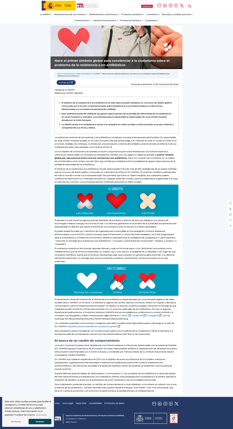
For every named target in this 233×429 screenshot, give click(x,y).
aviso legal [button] (41, 415)
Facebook (137, 315)
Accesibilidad (95, 403)
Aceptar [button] (40, 421)
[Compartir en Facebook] (230, 203)
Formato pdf (64, 83)
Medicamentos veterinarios (103, 14)
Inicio (59, 74)
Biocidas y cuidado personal (176, 14)
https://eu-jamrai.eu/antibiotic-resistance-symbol (92, 326)
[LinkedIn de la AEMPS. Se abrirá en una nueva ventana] (165, 5)
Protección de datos (114, 403)
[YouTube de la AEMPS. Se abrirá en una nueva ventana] (176, 5)
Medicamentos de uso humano (70, 14)
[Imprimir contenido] (230, 226)
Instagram (153, 315)
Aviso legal (67, 403)
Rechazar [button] (16, 421)
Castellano (147, 6)
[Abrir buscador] (189, 6)
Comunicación (81, 20)
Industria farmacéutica (104, 20)
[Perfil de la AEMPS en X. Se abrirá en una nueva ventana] (182, 5)
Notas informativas (83, 74)
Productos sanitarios (131, 14)
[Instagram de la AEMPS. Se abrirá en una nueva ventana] (170, 5)
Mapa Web (81, 403)
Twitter (124, 315)
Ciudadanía (151, 20)
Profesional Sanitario (130, 20)
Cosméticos (152, 14)
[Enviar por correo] (230, 220)
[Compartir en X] (230, 209)
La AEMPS (45, 14)
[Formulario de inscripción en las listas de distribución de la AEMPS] (159, 5)
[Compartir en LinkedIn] (230, 214)
